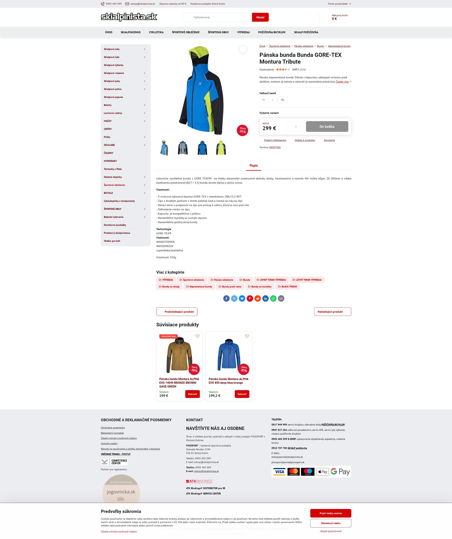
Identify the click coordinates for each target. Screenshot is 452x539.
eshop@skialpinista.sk (206, 471)
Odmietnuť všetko (330, 523)
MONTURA (275, 147)
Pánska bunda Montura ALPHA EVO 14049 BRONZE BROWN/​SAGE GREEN (179, 382)
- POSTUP (116, 454)
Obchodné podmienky (113, 427)
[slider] (283, 69)
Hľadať (260, 17)
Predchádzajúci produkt (179, 311)
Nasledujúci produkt (330, 311)
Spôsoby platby (109, 443)
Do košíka (327, 126)
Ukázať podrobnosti (331, 531)
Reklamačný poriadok (112, 433)
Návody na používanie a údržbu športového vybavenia (130, 448)
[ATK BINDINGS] (199, 482)
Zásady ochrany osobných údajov (119, 438)
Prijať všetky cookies (331, 513)
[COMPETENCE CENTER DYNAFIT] (114, 464)
